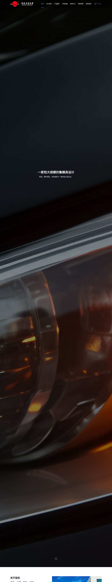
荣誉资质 (81, 4)
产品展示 (57, 4)
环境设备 (65, 4)
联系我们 (88, 4)
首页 (42, 4)
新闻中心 (73, 4)
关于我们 (49, 4)
